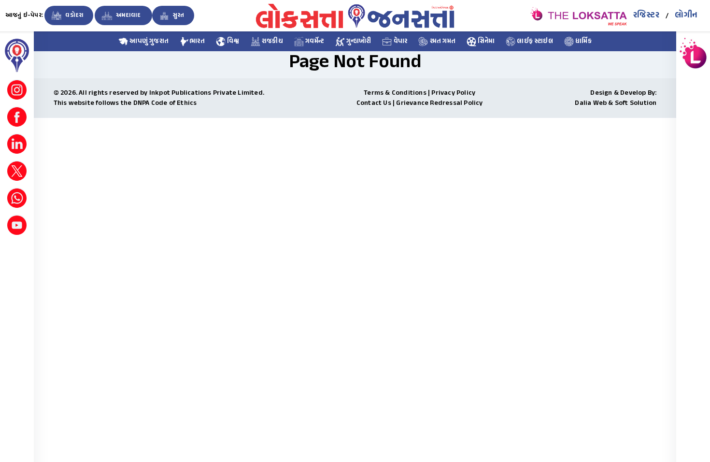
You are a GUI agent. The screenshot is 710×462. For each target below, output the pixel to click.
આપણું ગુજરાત (148, 41)
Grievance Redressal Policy (439, 103)
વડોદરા (74, 15)
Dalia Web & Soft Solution (615, 103)
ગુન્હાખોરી (358, 41)
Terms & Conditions (395, 93)
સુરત (178, 15)
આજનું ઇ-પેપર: (24, 15)
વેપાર (399, 41)
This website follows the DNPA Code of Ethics (125, 103)
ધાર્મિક (583, 41)
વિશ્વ (233, 41)
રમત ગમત (441, 41)
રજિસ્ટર (646, 15)
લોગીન (686, 15)
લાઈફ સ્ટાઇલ (534, 41)
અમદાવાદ (128, 15)
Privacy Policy (453, 93)
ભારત (197, 41)
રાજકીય (271, 41)
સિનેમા (485, 41)
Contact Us (373, 103)
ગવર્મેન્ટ (314, 41)
